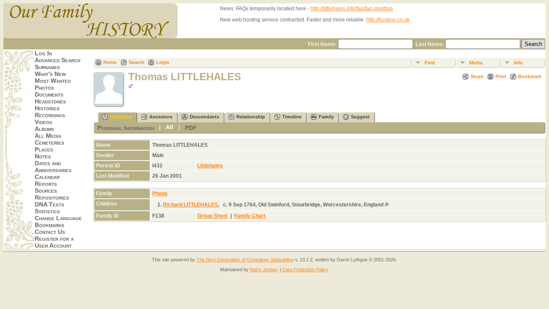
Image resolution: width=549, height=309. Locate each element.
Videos (43, 121)
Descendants (204, 116)
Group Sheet (212, 216)
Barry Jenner (263, 269)
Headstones (50, 101)
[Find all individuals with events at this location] (387, 205)
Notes (43, 156)
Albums (44, 128)
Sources (46, 190)
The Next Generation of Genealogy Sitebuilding (245, 259)
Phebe (160, 194)
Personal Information (125, 127)
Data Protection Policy (305, 269)
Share (477, 76)
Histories (47, 108)
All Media (48, 135)
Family (326, 116)
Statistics (47, 211)
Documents (49, 94)
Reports (46, 183)
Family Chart (249, 216)
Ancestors (160, 116)
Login (162, 62)
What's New (50, 73)
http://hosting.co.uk (388, 20)
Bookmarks (49, 224)
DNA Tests (49, 204)
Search (136, 62)
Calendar (47, 176)
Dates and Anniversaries (53, 166)
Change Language (58, 218)
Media (476, 62)
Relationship (250, 116)
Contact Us (50, 231)
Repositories (52, 197)
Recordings (50, 115)
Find (430, 62)
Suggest (360, 116)
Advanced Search (57, 60)
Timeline (292, 116)
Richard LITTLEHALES (190, 205)
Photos (44, 87)
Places (44, 149)
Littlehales (210, 166)
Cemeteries (49, 142)
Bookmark (529, 76)
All (169, 127)
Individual (121, 116)
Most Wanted (53, 80)
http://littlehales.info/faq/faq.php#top (352, 9)
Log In (43, 53)
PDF (191, 127)
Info (518, 62)
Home (110, 62)
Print (500, 76)
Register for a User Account (54, 242)
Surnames (47, 67)
